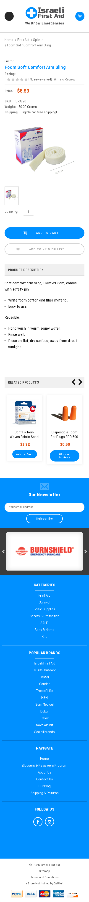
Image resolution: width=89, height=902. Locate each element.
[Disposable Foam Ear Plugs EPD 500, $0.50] (64, 413)
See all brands (44, 732)
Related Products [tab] (23, 383)
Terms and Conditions (45, 877)
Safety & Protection (44, 616)
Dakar (44, 711)
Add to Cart (24, 454)
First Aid (44, 595)
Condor (44, 684)
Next (80, 382)
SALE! (44, 623)
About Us (44, 772)
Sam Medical (44, 704)
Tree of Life (44, 691)
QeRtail (58, 884)
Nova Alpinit (44, 725)
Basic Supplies (44, 609)
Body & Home (44, 630)
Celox (45, 718)
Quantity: (11, 212)
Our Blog (45, 786)
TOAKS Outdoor (44, 670)
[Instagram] (49, 821)
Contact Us (44, 779)
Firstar (44, 677)
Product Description (26, 270)
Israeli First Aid (44, 663)
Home (44, 759)
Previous (73, 382)
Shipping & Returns (45, 793)
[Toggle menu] (9, 16)
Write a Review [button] (64, 79)
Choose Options (64, 456)
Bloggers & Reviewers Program (44, 765)
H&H (44, 698)
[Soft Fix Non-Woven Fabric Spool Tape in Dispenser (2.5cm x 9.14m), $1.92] (24, 413)
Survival (44, 602)
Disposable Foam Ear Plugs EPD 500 (64, 434)
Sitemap (44, 871)
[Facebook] (37, 821)
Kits (44, 637)
